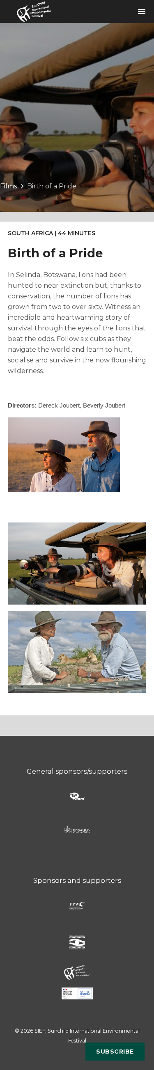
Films (8, 186)
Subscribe (115, 1051)
